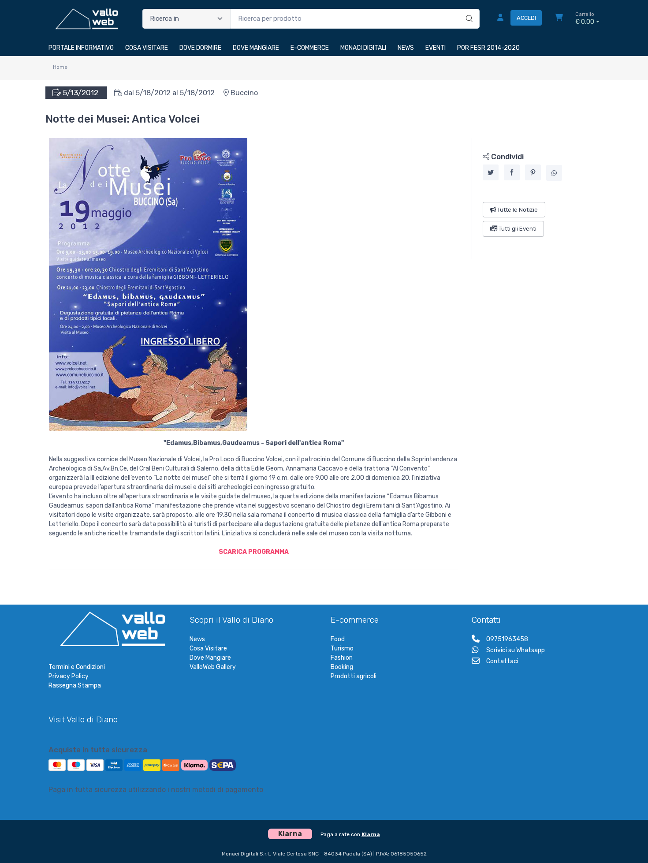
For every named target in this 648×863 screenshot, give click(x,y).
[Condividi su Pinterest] (533, 172)
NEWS (406, 48)
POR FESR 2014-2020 (488, 48)
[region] (536, 198)
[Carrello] (559, 18)
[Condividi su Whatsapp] (554, 173)
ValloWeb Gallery (213, 667)
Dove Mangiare (210, 657)
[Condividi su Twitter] (491, 172)
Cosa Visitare (208, 648)
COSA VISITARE (146, 48)
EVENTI (435, 48)
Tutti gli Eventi (516, 228)
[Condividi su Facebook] (512, 172)
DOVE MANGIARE (256, 48)
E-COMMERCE (309, 48)
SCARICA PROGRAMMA (254, 552)
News (197, 639)
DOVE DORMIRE (200, 48)
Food (338, 639)
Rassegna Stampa (74, 685)
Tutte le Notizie (517, 209)
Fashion (342, 657)
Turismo (342, 648)
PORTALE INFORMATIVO (81, 48)
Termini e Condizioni (76, 667)
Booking (342, 667)
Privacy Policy (68, 676)
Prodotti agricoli (353, 676)
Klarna (370, 834)
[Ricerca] (468, 9)
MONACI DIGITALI (363, 48)
